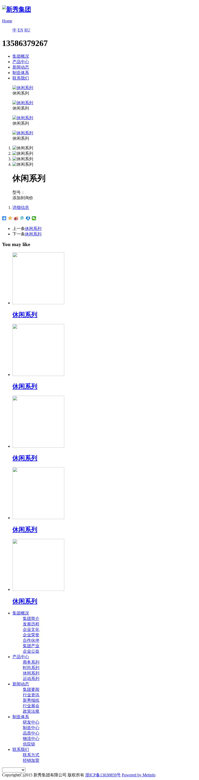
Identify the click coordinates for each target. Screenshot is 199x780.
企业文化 (31, 629)
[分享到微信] (34, 218)
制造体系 (20, 72)
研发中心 (31, 722)
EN (20, 30)
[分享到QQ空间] (10, 218)
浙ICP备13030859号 (103, 775)
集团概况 (20, 56)
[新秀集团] (16, 9)
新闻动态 (20, 67)
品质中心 (31, 733)
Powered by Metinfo (138, 775)
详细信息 (20, 207)
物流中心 (31, 738)
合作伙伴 (31, 640)
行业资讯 (31, 695)
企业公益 (31, 651)
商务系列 (31, 662)
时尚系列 (31, 667)
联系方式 (31, 755)
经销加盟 (31, 760)
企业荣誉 (31, 635)
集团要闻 (31, 689)
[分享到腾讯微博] (22, 218)
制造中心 (31, 727)
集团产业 (31, 646)
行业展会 (31, 706)
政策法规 (31, 711)
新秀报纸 (31, 700)
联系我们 (20, 78)
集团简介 (31, 618)
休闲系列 (33, 228)
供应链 (29, 744)
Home (7, 21)
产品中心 (20, 62)
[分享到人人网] (28, 218)
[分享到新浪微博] (16, 218)
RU (27, 30)
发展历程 (31, 624)
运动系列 (31, 678)
